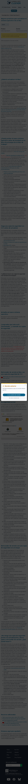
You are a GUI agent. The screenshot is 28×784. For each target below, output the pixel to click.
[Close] (25, 385)
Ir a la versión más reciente (14, 395)
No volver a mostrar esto (14, 398)
